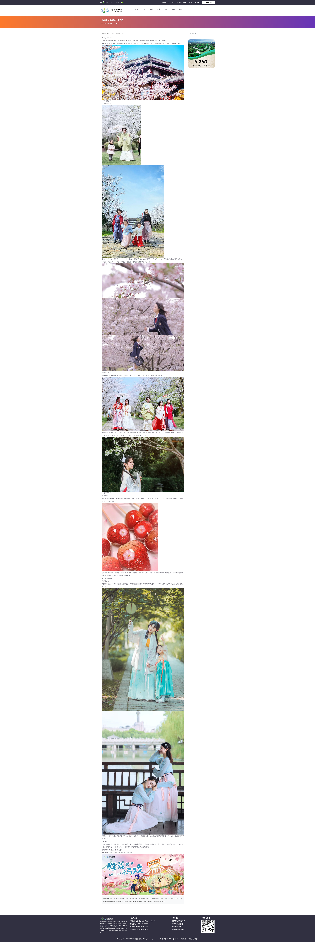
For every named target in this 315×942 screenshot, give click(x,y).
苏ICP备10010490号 (168, 939)
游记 (180, 9)
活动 (158, 9)
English (185, 2)
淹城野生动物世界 (178, 924)
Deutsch (196, 2)
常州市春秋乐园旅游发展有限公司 (138, 939)
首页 (136, 9)
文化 (143, 9)
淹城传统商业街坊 (178, 929)
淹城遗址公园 (176, 927)
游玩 (151, 9)
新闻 (173, 9)
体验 (165, 9)
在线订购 (209, 3)
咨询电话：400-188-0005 (170, 2)
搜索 (180, 2)
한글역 (191, 2)
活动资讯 (101, 23)
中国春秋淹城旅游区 (178, 921)
